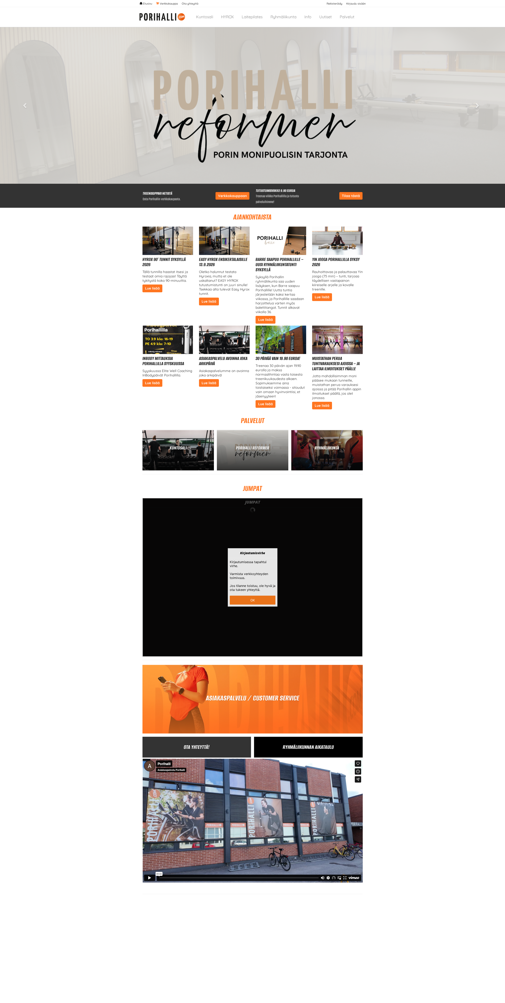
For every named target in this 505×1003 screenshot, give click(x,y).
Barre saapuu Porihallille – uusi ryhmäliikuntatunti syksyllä (279, 264)
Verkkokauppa (168, 3)
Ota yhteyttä (190, 3)
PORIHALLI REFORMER (252, 448)
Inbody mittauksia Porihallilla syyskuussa (163, 361)
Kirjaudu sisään (356, 3)
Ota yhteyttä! (197, 747)
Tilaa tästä (351, 196)
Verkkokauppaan (232, 196)
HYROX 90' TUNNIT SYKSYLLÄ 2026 (164, 262)
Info (307, 16)
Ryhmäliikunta (283, 16)
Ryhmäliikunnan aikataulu (308, 747)
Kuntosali (204, 16)
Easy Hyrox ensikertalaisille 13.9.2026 (223, 262)
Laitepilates (252, 16)
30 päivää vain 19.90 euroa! (278, 358)
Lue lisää (152, 288)
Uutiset (325, 16)
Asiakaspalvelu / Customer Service (252, 698)
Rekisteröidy (334, 3)
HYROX (227, 16)
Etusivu (147, 3)
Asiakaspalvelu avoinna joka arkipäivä (223, 361)
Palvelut (347, 16)
